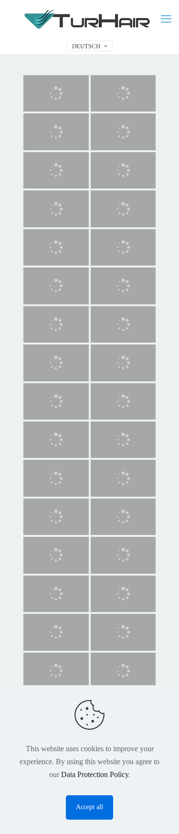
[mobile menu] (166, 19)
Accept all (89, 807)
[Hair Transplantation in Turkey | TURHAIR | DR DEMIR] (89, 19)
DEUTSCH (86, 46)
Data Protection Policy (94, 774)
